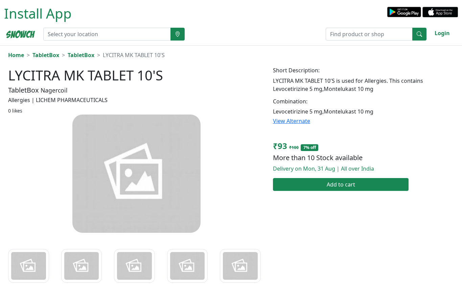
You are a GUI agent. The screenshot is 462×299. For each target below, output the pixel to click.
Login (442, 33)
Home (16, 55)
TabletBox (45, 55)
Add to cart (341, 184)
